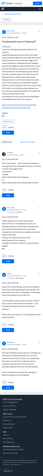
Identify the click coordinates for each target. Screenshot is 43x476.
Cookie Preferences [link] (15, 464)
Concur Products (9, 424)
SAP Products (8, 438)
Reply (8, 132)
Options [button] (7, 19)
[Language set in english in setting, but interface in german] (38, 142)
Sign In (37, 3)
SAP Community (8, 442)
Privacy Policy (6, 462)
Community (18, 3)
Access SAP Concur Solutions (13, 417)
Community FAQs (9, 406)
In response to (14, 212)
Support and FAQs (9, 409)
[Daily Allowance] (41, 142)
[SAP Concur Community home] (7, 3)
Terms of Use (15, 462)
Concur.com (7, 420)
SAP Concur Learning (10, 453)
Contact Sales (7, 428)
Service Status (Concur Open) (13, 449)
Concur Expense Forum (12, 14)
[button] (39, 31)
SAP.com (6, 435)
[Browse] (4, 9)
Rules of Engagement (10, 402)
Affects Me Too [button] (8, 121)
